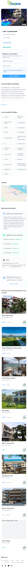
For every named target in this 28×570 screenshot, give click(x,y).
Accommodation (5, 560)
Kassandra (13, 34)
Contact (22, 560)
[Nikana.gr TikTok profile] (5, 566)
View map (5, 37)
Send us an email (14, 283)
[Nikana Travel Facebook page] (12, 566)
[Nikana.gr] (14, 3)
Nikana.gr (4, 557)
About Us (7, 562)
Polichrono (8, 34)
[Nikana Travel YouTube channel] (8, 566)
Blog (17, 560)
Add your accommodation (17, 562)
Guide (12, 560)
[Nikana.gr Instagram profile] (2, 566)
